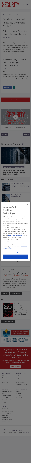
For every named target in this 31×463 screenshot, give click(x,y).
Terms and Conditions (15, 236)
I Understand (15, 257)
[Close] (28, 204)
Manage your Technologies (15, 252)
